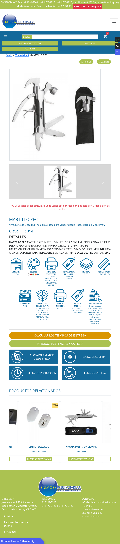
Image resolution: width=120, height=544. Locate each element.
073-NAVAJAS (22, 55)
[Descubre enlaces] (117, 52)
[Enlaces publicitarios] (18, 21)
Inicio (9, 55)
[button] (33, 357)
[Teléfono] (117, 46)
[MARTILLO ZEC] (60, 115)
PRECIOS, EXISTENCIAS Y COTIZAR (60, 344)
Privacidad (10, 531)
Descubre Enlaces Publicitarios (16, 541)
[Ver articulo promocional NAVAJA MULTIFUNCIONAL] (81, 422)
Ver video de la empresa (89, 6)
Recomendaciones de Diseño (16, 524)
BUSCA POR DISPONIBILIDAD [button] (30, 43)
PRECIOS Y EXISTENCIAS (39, 459)
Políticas (8, 516)
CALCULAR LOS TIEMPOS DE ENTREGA (60, 335)
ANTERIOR (86, 61)
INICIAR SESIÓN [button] (90, 43)
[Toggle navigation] (114, 21)
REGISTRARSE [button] (30, 49)
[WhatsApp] (117, 39)
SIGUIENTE (104, 61)
